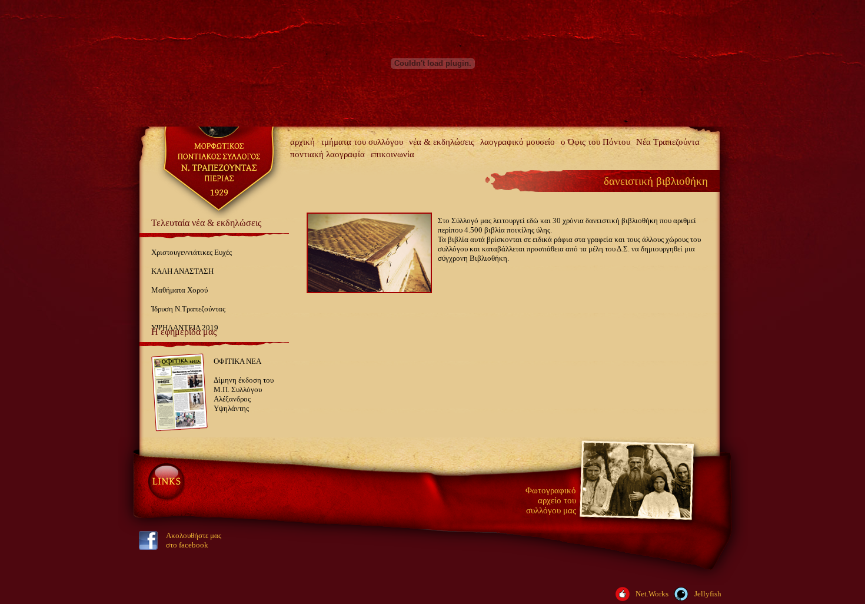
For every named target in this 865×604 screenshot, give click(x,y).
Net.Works (652, 593)
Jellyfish (707, 593)
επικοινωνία (392, 154)
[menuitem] (302, 142)
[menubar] (503, 148)
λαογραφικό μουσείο (517, 142)
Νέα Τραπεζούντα (668, 142)
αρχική (302, 142)
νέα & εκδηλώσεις (441, 142)
